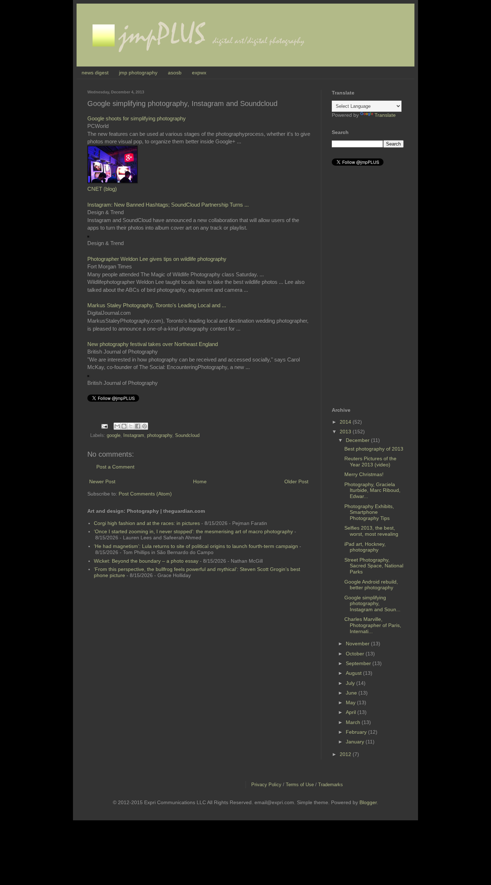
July (351, 683)
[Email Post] (104, 425)
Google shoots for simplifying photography (136, 118)
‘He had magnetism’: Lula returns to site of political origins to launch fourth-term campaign (196, 546)
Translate (385, 115)
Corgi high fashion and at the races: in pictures (147, 523)
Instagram (133, 435)
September (359, 663)
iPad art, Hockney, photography (365, 547)
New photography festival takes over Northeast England (152, 344)
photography (159, 435)
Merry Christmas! (364, 474)
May (351, 702)
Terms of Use (300, 784)
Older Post (296, 481)
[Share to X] (130, 426)
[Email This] (117, 426)
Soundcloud (187, 435)
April (351, 712)
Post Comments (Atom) (145, 494)
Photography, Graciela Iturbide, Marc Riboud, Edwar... (372, 490)
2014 (346, 422)
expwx (199, 72)
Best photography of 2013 (373, 449)
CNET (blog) (102, 189)
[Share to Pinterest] (144, 426)
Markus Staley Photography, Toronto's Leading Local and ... (156, 305)
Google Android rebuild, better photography (371, 585)
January (356, 742)
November (358, 643)
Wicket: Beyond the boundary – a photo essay (146, 561)
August (354, 673)
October (356, 653)
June (352, 693)
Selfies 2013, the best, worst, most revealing (371, 531)
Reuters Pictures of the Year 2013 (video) (370, 461)
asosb (175, 72)
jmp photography (138, 72)
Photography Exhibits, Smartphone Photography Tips (369, 512)
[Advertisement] (360, 286)
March (354, 722)
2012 (346, 754)
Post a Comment (115, 467)
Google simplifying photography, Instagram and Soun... (372, 604)
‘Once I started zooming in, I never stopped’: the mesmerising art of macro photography (193, 531)
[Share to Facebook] (137, 426)
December (358, 440)
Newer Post (102, 481)
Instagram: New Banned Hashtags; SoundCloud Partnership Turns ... (168, 205)
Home (200, 481)
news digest (95, 72)
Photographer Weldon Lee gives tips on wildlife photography (156, 259)
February (357, 732)
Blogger (368, 802)
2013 (346, 431)
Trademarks (330, 784)
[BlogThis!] (124, 426)
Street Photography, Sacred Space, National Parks (373, 566)
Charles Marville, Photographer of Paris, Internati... (372, 625)
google (113, 435)
